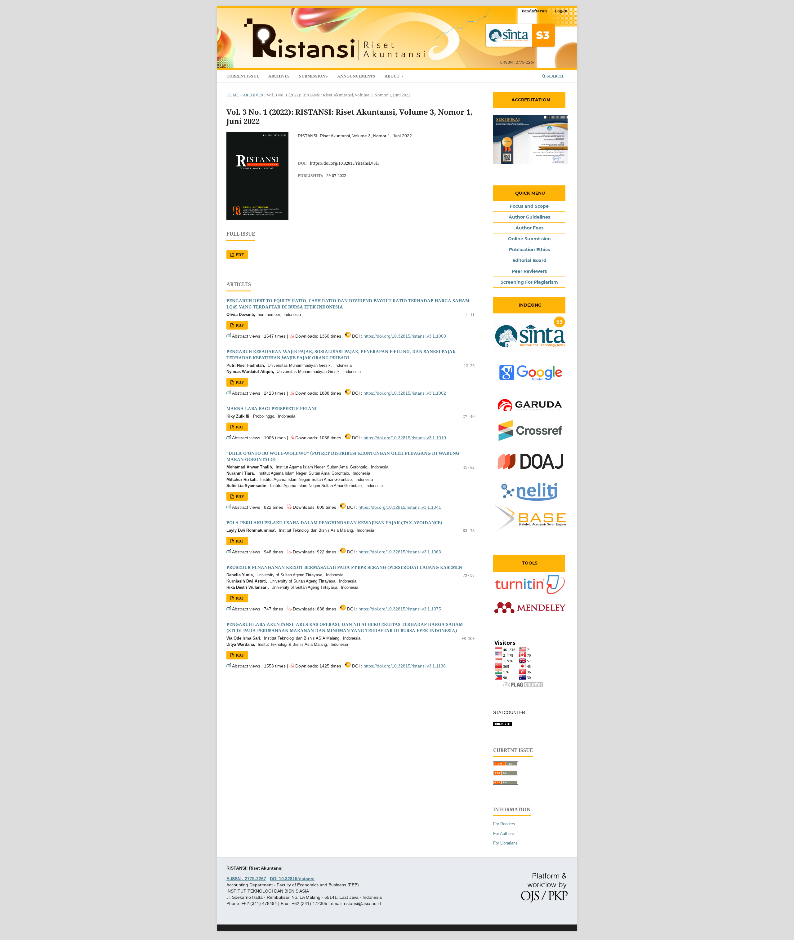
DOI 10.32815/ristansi (292, 878)
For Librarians (505, 843)
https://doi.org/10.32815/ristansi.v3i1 (344, 163)
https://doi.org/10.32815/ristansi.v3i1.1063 (400, 551)
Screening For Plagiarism (529, 282)
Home (232, 95)
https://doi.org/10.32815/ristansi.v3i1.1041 (400, 507)
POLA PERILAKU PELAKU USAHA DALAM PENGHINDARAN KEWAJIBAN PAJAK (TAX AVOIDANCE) (334, 522)
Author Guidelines (529, 217)
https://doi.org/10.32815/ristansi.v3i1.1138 (405, 665)
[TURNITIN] (530, 594)
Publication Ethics (529, 249)
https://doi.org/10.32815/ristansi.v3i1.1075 (400, 608)
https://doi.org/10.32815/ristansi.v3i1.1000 (405, 336)
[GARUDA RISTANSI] (530, 416)
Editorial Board (529, 260)
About (392, 76)
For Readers (504, 824)
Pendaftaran (534, 11)
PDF (239, 254)
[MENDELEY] (530, 617)
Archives (279, 76)
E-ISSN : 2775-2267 (246, 878)
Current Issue (242, 76)
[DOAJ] (530, 471)
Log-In (561, 11)
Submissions (313, 76)
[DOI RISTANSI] (530, 439)
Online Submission (529, 239)
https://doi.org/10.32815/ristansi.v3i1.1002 (405, 393)
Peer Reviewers (529, 271)
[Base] (530, 532)
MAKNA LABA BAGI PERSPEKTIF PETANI (271, 408)
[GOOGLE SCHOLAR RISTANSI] (530, 383)
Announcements (356, 76)
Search (555, 76)
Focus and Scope (529, 206)
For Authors (503, 833)
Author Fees (529, 228)
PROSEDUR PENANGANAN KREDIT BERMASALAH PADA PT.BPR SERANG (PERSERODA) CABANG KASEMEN (344, 567)
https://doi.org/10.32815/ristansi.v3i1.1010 (405, 437)
